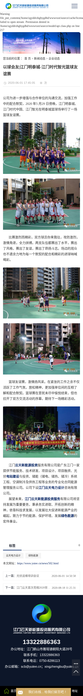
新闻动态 (39, 58)
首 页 (27, 58)
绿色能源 (33, 555)
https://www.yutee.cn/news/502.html (38, 563)
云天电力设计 (13, 555)
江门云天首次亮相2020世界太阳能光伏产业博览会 (35, 587)
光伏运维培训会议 (28, 575)
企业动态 (54, 58)
